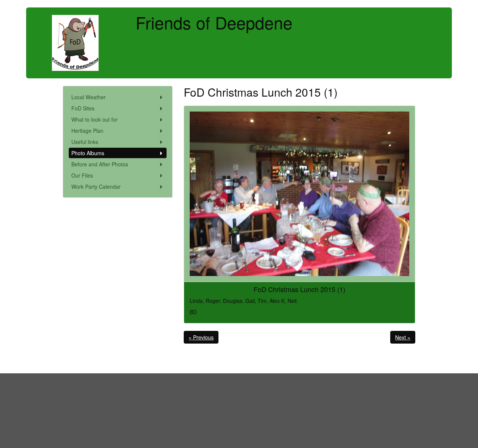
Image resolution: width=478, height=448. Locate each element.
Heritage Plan (87, 130)
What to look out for (94, 119)
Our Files (82, 175)
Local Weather (88, 97)
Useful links (84, 141)
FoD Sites (82, 108)
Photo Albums (87, 153)
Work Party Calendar (96, 186)
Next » (402, 337)
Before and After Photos (99, 164)
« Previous (201, 337)
